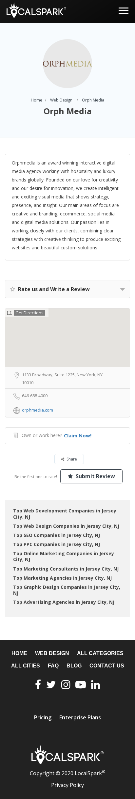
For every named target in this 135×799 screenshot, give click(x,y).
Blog (74, 665)
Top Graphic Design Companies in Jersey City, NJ (66, 590)
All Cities (25, 665)
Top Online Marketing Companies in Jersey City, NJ (63, 556)
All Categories (100, 653)
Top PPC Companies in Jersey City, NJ (56, 544)
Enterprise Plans (80, 717)
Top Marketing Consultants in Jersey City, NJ (66, 569)
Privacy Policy (67, 785)
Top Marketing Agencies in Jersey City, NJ (62, 578)
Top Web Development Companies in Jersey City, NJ (64, 514)
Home (36, 100)
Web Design (61, 100)
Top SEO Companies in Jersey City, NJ (56, 535)
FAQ (53, 665)
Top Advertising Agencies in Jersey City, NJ (63, 602)
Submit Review (94, 476)
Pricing (42, 717)
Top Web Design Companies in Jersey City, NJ (66, 526)
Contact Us (106, 665)
